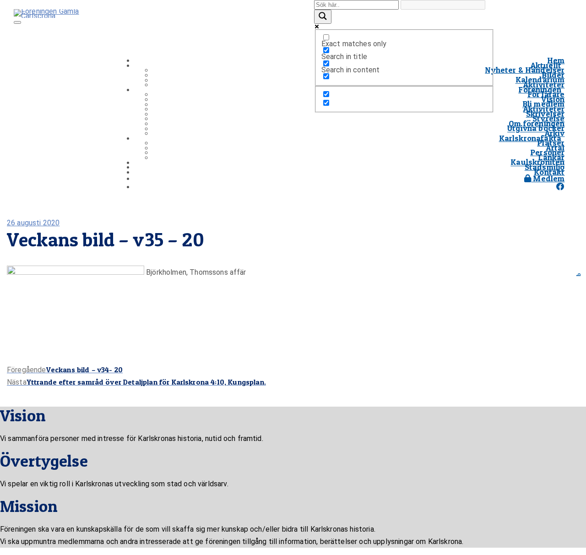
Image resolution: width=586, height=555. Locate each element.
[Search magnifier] (322, 17)
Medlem (547, 178)
